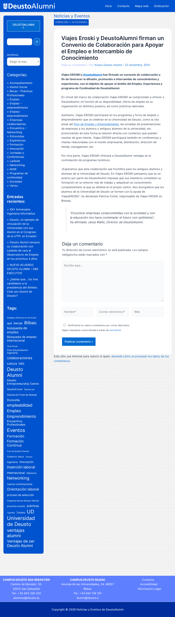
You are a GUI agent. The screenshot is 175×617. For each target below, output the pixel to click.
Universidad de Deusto (21, 521)
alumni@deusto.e (88, 598)
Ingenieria (12, 462)
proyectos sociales (16, 506)
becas (18, 323)
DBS (21, 363)
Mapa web (142, 6)
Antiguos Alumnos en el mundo (21, 317)
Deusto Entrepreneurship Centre (23, 382)
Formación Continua (15, 443)
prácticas (33, 506)
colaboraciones (19, 358)
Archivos (12, 54)
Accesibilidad (148, 584)
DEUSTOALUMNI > (23, 26)
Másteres (31, 473)
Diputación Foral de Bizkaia (22, 394)
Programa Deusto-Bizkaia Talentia (23, 501)
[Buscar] (37, 41)
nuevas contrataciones (19, 484)
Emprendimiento (21, 416)
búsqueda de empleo (17, 330)
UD (30, 512)
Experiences (17, 140)
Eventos (16, 430)
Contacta (148, 579)
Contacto (123, 6)
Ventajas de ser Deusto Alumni (21, 543)
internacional (16, 473)
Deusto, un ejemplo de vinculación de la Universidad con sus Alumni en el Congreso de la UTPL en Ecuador (23, 228)
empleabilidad (19, 405)
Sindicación (161, 6)
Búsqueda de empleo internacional (22, 338)
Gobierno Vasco (15, 456)
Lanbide (15, 161)
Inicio (108, 6)
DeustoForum (15, 389)
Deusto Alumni (15, 372)
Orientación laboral (23, 489)
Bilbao (30, 322)
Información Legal (149, 588)
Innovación (17, 148)
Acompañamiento (21, 83)
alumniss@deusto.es (26, 598)
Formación (16, 144)
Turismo (20, 512)
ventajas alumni (16, 533)
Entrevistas (17, 136)
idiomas (29, 457)
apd (9, 323)
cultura (12, 363)
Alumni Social (18, 87)
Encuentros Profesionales (16, 422)
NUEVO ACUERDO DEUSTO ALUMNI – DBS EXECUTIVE (22, 269)
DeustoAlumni (92, 74)
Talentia (11, 512)
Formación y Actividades (71, 22)
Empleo (14, 99)
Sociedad (16, 181)
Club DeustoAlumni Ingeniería (17, 351)
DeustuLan (29, 389)
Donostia (13, 400)
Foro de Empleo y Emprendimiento (96, 124)
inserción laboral (21, 467)
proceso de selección (20, 495)
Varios (14, 185)
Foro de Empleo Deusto (18, 451)
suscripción (115, 330)
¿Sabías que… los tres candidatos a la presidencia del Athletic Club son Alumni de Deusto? (22, 287)
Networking (17, 165)
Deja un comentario (74, 65)
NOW (13, 169)
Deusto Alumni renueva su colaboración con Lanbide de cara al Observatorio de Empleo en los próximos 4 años (23, 250)
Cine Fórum (12, 346)
